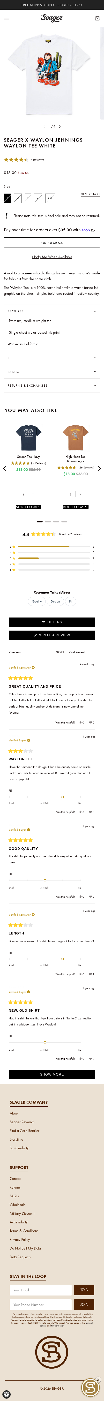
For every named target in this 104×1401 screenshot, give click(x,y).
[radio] (7, 198)
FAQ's (14, 1195)
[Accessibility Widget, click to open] (6, 1394)
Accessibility (19, 1222)
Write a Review (63, 636)
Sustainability (19, 1148)
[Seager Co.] (52, 18)
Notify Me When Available (52, 256)
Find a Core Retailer (24, 1130)
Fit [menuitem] (70, 601)
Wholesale (18, 1204)
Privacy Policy (20, 1239)
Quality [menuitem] (37, 601)
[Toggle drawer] (6, 18)
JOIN (84, 1290)
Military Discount (22, 1213)
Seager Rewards (22, 1121)
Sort (61, 652)
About (14, 1113)
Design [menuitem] (55, 601)
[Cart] (97, 18)
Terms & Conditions (24, 1230)
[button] (24, 159)
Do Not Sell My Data (25, 1248)
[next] (59, 126)
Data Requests (20, 1256)
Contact (15, 1178)
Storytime (16, 1139)
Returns (15, 1187)
